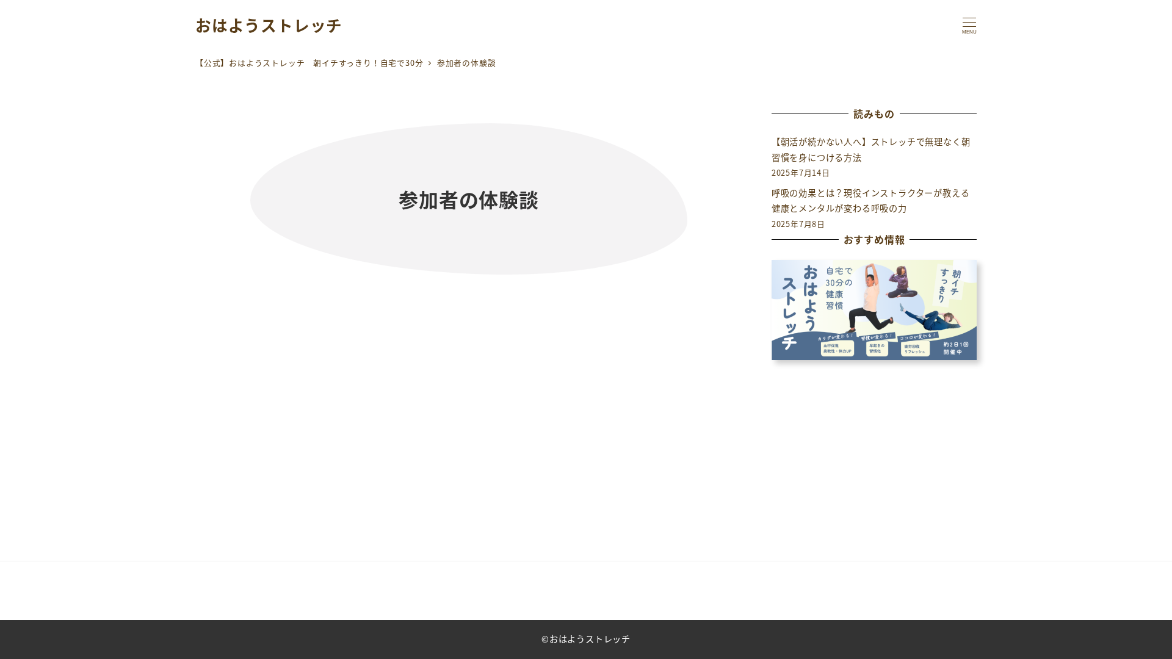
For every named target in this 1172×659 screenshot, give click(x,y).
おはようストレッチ (268, 24)
